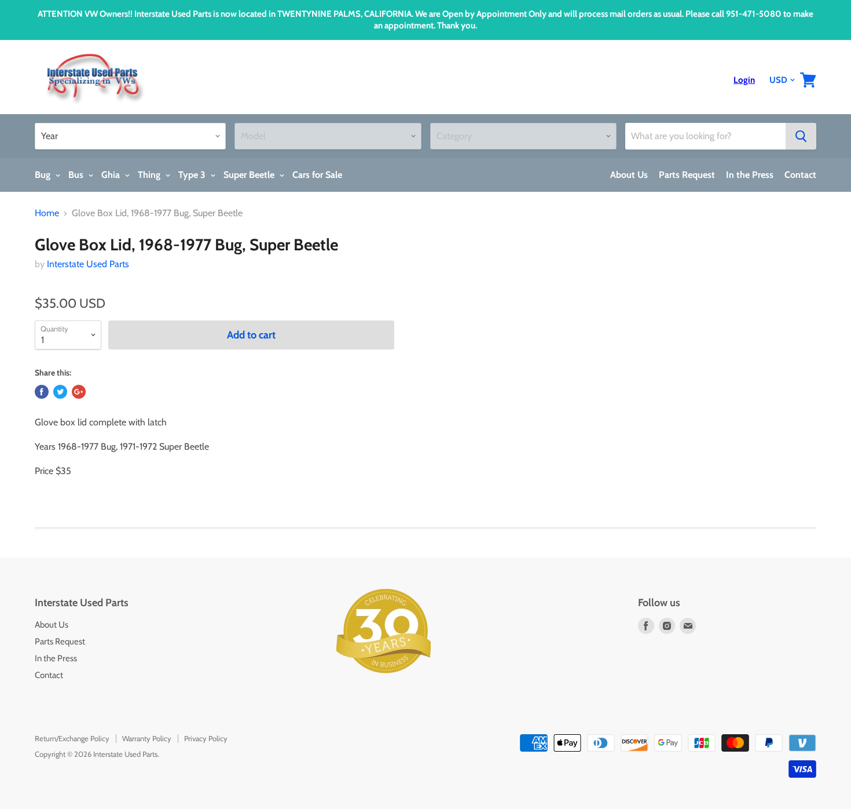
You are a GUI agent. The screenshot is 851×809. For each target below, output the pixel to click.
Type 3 (193, 174)
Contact (800, 174)
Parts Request (687, 174)
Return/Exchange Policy (72, 738)
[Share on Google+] (79, 392)
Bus (77, 174)
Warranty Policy (146, 738)
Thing (150, 174)
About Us (629, 174)
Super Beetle (250, 174)
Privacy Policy (206, 738)
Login (744, 80)
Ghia (111, 174)
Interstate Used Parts (88, 263)
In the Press (749, 174)
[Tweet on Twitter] (60, 392)
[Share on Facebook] (42, 392)
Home (47, 213)
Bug (44, 174)
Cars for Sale (317, 174)
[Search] (801, 136)
